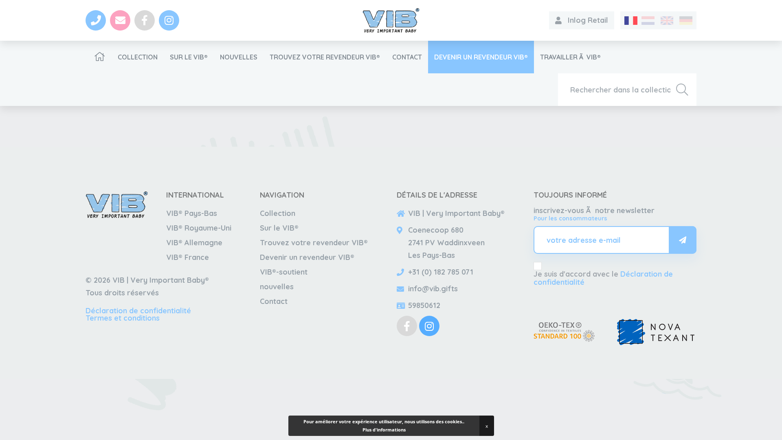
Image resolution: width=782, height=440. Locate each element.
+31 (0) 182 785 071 (440, 272)
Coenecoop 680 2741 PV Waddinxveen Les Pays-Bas (446, 242)
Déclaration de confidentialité (138, 310)
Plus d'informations (384, 430)
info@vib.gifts (433, 288)
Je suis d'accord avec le (603, 278)
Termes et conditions (123, 318)
